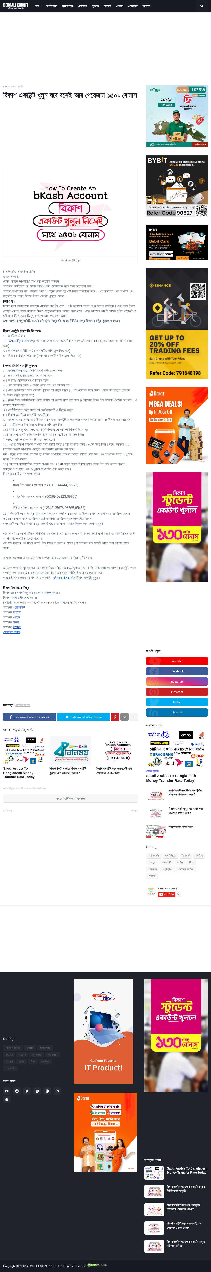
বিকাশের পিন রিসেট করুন (181, 827)
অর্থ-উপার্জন (154, 855)
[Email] (124, 717)
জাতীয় (180, 862)
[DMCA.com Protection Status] (97, 1266)
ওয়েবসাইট (166, 862)
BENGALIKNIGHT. (48, 1266)
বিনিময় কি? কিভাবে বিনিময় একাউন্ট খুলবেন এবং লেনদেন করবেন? (68, 771)
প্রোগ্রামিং (167, 869)
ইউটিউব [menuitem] (146, 6)
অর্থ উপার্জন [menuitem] (51, 6)
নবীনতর (8, 810)
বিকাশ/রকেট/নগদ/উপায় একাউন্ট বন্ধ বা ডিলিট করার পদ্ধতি (186, 1189)
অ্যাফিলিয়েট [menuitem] (67, 6)
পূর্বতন (133, 810)
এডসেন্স (152, 862)
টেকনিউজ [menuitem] (82, 6)
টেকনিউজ (153, 869)
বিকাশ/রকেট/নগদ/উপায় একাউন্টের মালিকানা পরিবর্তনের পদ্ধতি (185, 792)
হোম (5, 86)
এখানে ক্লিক (74, 523)
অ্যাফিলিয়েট (170, 855)
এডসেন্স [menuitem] (119, 6)
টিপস (191, 862)
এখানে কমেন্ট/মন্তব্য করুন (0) (70, 798)
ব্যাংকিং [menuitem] (95, 6)
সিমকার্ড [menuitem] (107, 6)
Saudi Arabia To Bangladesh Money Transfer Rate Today (19, 773)
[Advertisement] (105, 45)
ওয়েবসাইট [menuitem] (133, 6)
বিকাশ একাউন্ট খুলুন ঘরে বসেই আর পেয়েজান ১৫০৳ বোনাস (114, 771)
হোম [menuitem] (37, 6)
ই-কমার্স (185, 855)
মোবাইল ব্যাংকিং (16, 86)
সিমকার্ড (152, 875)
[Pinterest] (115, 717)
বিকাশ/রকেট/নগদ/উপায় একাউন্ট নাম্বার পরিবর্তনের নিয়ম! (186, 1244)
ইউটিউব (199, 855)
